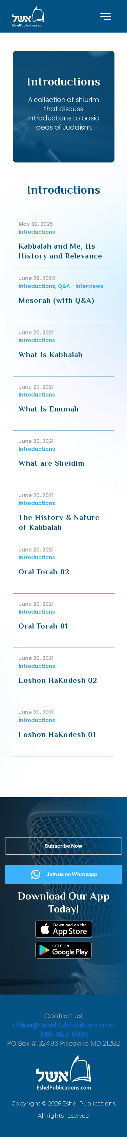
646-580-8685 (63, 1034)
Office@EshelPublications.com (63, 1025)
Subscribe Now (63, 846)
